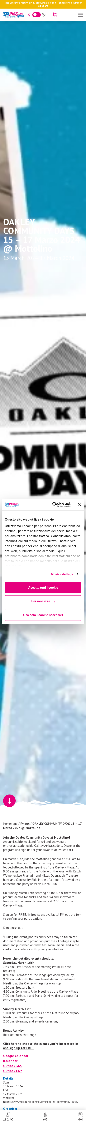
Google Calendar (15, 1056)
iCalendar (10, 1061)
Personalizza (40, 601)
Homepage (10, 824)
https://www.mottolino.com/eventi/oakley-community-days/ (40, 1102)
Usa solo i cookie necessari (43, 614)
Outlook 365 (12, 1066)
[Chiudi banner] (79, 504)
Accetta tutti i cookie (43, 587)
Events (25, 824)
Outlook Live (12, 1071)
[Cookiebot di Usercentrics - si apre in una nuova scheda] (53, 504)
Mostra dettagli (62, 574)
